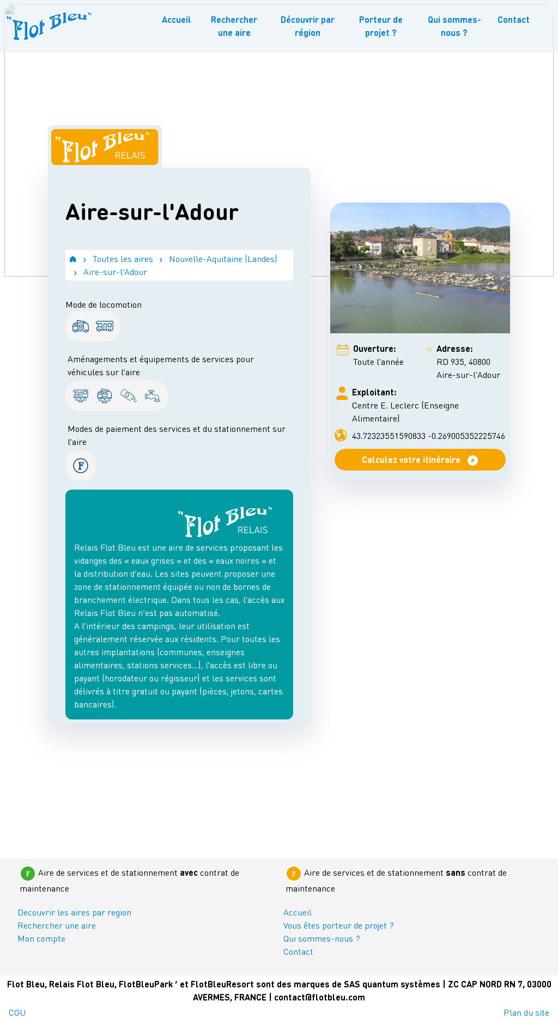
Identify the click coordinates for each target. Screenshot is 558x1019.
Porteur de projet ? (381, 26)
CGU (17, 1012)
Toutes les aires (123, 258)
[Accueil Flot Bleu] (49, 26)
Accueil (176, 19)
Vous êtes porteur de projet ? (338, 925)
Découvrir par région (308, 26)
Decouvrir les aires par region (74, 912)
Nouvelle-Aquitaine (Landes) (223, 258)
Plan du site (526, 1012)
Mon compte (41, 938)
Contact (514, 19)
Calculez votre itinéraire (412, 459)
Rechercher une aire (234, 26)
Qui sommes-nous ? (454, 26)
